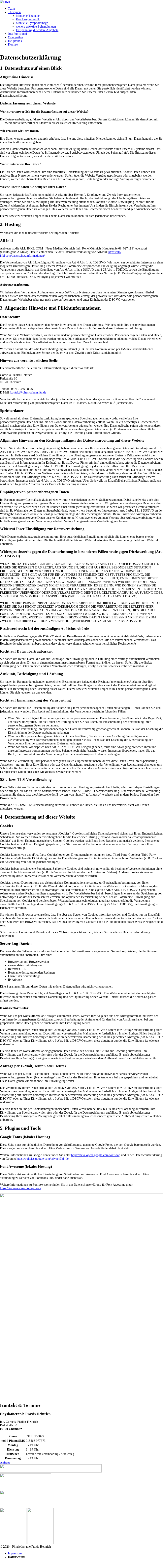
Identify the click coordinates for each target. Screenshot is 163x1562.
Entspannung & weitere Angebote (37, 30)
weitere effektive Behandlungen (36, 26)
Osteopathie (15, 37)
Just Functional (17, 33)
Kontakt (13, 44)
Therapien (14, 12)
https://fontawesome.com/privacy (20, 1188)
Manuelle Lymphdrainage (32, 23)
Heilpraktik (15, 41)
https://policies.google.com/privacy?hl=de (42, 1158)
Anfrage (5, 1462)
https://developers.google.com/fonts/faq (95, 1155)
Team (11, 8)
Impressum (15, 1553)
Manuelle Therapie (28, 15)
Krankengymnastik (28, 19)
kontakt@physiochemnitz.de (28, 392)
